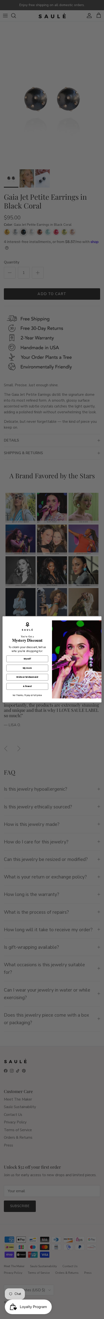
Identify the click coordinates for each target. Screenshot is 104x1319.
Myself (27, 658)
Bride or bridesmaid (27, 677)
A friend (27, 686)
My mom (27, 668)
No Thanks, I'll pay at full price (27, 695)
